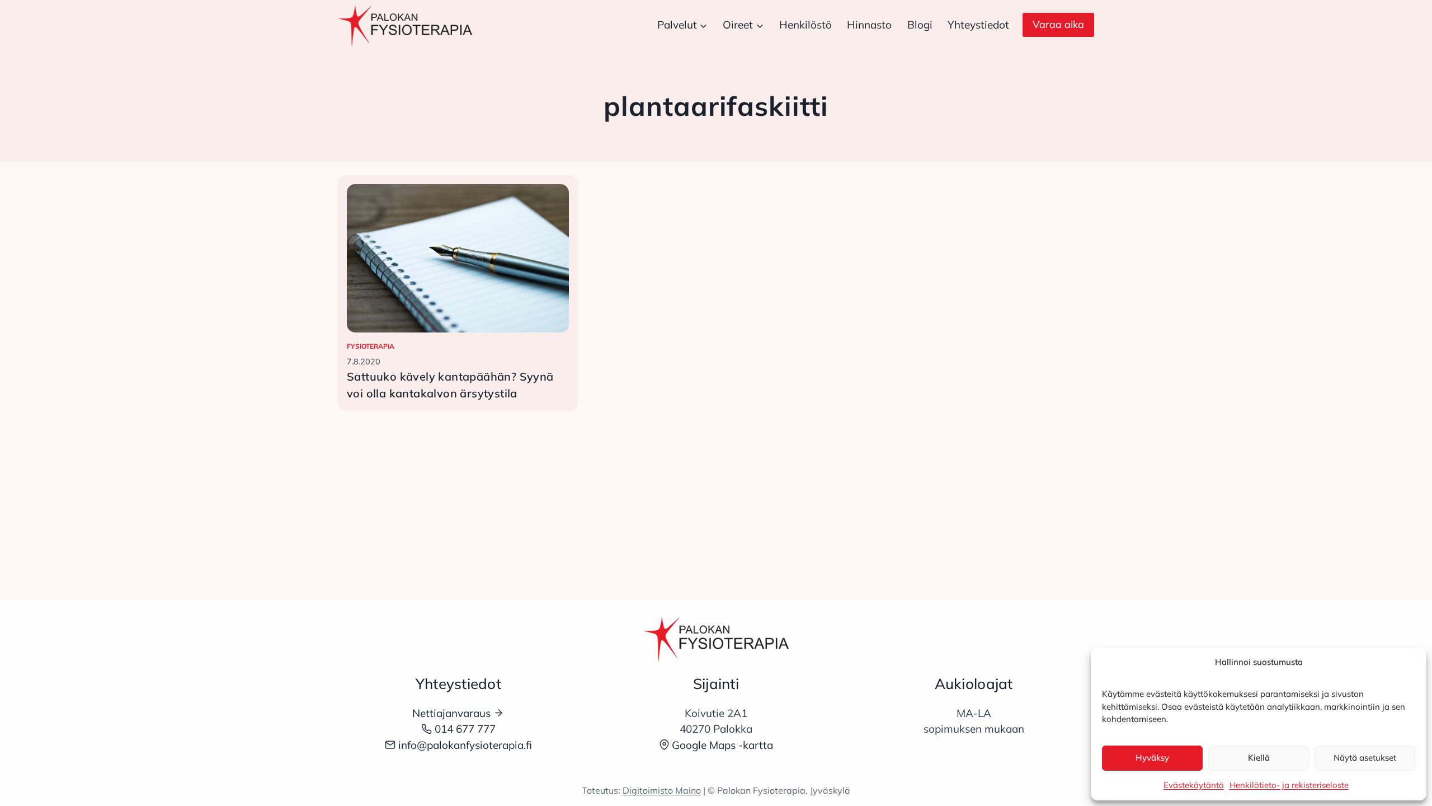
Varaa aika (1058, 24)
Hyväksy (1152, 757)
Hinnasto (869, 24)
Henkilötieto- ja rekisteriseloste (1289, 785)
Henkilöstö (805, 24)
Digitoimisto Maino (662, 790)
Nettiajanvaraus (451, 713)
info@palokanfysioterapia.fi (465, 745)
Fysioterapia (370, 346)
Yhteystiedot (978, 24)
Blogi (919, 24)
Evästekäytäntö (1194, 785)
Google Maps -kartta (722, 745)
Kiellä (1259, 757)
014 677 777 (465, 728)
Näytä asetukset (1365, 757)
